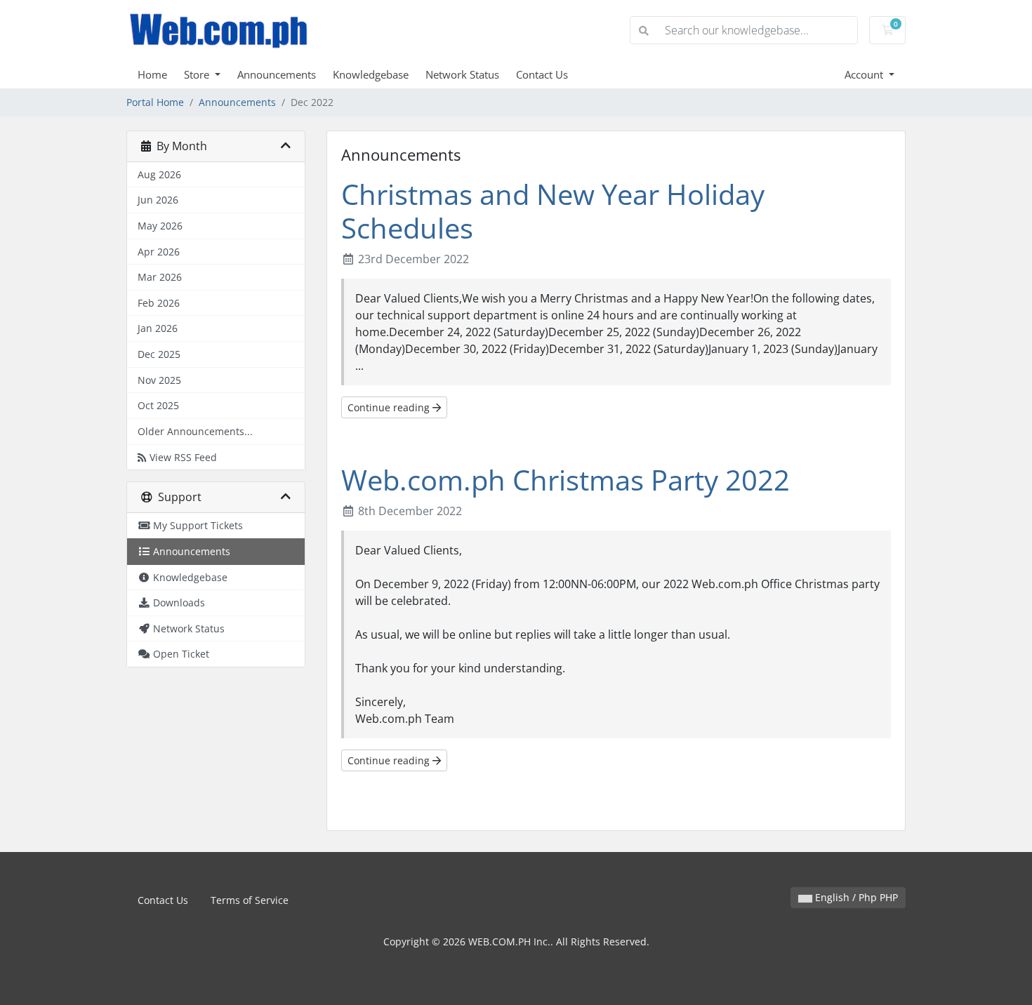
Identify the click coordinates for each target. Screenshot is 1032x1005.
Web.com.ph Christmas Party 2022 (565, 479)
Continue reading (390, 407)
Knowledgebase (371, 74)
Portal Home (155, 102)
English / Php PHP (855, 897)
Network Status (462, 74)
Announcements (276, 74)
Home (152, 74)
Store (198, 74)
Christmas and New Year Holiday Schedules (553, 211)
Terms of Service (250, 900)
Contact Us (542, 74)
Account (865, 74)
